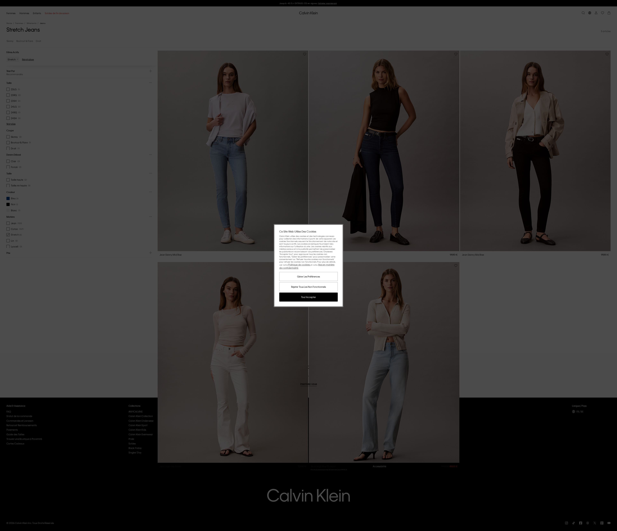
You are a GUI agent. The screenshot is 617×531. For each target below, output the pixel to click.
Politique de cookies (299, 264)
